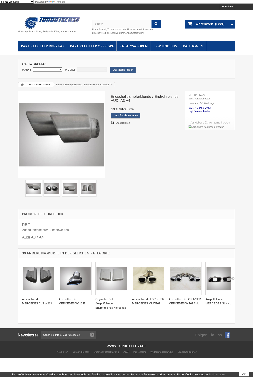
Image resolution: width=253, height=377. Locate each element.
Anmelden (227, 6)
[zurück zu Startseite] (22, 84)
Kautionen (193, 46)
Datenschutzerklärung (107, 352)
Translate (60, 1)
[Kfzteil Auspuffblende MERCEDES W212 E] (75, 278)
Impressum (140, 352)
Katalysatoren (133, 46)
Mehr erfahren (217, 374)
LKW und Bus (165, 46)
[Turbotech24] (52, 23)
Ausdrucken (123, 122)
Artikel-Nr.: (117, 108)
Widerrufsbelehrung (162, 352)
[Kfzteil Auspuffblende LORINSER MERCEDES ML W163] (148, 278)
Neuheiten (63, 352)
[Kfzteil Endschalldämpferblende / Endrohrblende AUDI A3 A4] (34, 188)
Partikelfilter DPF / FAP (42, 46)
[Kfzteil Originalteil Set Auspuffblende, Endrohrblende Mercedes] (111, 278)
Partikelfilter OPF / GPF (92, 46)
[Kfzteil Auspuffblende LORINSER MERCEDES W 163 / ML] (185, 278)
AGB (126, 352)
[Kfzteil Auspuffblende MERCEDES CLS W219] (38, 278)
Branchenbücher (187, 352)
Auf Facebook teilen (126, 115)
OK (244, 374)
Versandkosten (81, 352)
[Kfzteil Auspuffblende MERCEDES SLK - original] (221, 278)
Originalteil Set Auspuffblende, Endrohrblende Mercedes (110, 303)
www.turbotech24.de (127, 346)
